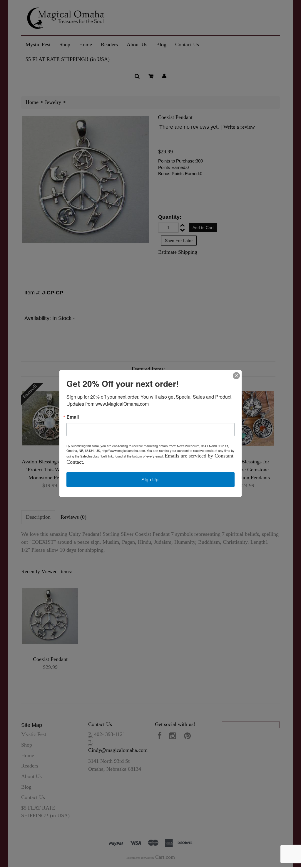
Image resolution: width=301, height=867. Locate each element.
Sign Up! (150, 479)
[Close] (236, 375)
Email (72, 417)
